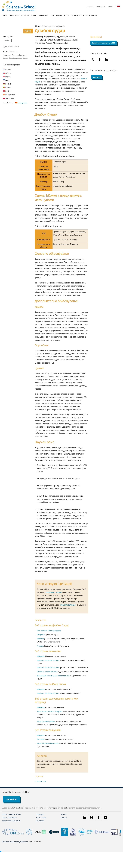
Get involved (76, 15)
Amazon (40, 638)
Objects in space (15, 57)
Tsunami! (40, 739)
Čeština (8, 73)
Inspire (33, 15)
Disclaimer (40, 820)
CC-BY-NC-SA (40, 781)
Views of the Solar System (48, 660)
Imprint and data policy (11, 820)
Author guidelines (90, 15)
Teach (51, 15)
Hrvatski (8, 69)
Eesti (7, 80)
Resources (13, 51)
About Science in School (11, 814)
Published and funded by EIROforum (15, 841)
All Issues (25, 15)
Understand (43, 15)
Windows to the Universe (47, 671)
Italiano (8, 87)
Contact (90, 6)
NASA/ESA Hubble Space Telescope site (53, 675)
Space (25, 57)
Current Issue (14, 15)
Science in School (41, 26)
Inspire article (28, 31)
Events (59, 15)
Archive (64, 814)
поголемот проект (54, 592)
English (8, 76)
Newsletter (100, 6)
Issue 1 (61, 26)
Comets (15, 55)
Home (4, 15)
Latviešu (8, 91)
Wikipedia (40, 634)
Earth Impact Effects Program (49, 711)
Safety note (41, 817)
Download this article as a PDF (103, 43)
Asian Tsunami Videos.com (47, 743)
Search (110, 6)
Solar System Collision (46, 721)
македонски (10, 94)
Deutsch (8, 84)
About (66, 15)
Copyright (40, 814)
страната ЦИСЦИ (67, 604)
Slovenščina (9, 98)
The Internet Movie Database (49, 630)
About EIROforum (9, 817)
